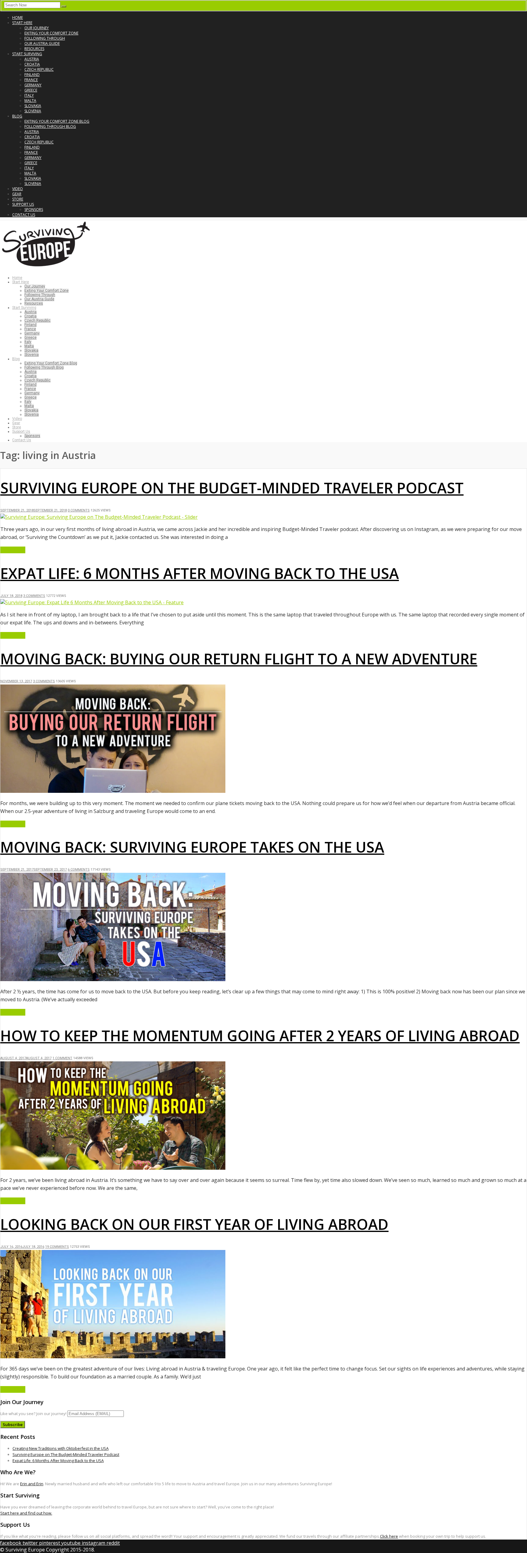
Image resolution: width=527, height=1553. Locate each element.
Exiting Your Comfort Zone (51, 33)
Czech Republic (39, 69)
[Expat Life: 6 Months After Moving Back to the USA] (92, 602)
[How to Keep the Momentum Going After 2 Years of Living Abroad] (112, 1168)
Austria (31, 59)
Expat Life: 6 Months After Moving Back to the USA (199, 573)
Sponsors (33, 209)
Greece (30, 90)
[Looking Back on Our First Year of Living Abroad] (112, 1356)
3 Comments (34, 596)
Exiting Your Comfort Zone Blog (56, 121)
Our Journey (36, 28)
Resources (34, 48)
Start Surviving (27, 53)
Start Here (22, 22)
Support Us (23, 204)
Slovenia (32, 111)
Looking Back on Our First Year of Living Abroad (194, 1224)
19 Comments (57, 1247)
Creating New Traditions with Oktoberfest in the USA (61, 1448)
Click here (389, 1536)
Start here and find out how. (26, 1513)
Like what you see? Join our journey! (33, 1413)
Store (17, 199)
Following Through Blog (50, 126)
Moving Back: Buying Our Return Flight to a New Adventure (238, 659)
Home (17, 17)
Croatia (32, 64)
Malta (30, 100)
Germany (32, 85)
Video (17, 188)
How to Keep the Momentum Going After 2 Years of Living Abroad (260, 1036)
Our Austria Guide (42, 43)
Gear (16, 194)
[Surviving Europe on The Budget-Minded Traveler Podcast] (99, 517)
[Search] (63, 6)
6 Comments (79, 870)
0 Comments (79, 510)
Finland (32, 74)
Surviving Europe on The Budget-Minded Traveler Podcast (232, 488)
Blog (17, 116)
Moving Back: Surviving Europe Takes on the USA (192, 847)
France (31, 79)
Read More (12, 550)
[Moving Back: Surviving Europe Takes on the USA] (112, 979)
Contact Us (23, 214)
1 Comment (62, 1058)
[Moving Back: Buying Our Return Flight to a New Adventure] (112, 791)
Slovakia (32, 105)
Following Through (44, 38)
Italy (29, 95)
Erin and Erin (31, 1483)
